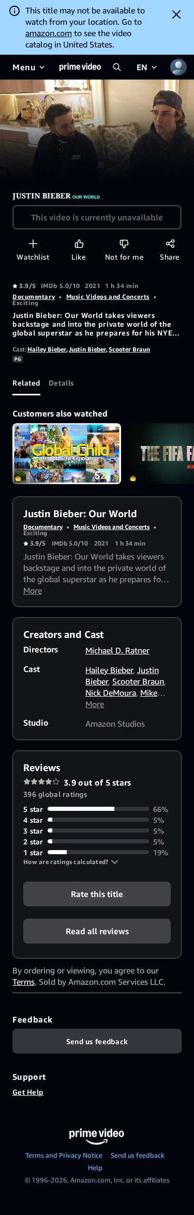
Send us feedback (138, 1155)
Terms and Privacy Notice (63, 1155)
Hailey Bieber (46, 349)
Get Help (27, 1092)
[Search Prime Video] (117, 67)
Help (95, 1167)
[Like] (79, 243)
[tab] (26, 383)
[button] (70, 862)
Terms (23, 982)
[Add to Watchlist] (33, 243)
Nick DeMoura (110, 693)
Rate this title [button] (97, 893)
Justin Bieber (87, 349)
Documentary (33, 296)
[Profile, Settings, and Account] (178, 67)
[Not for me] (124, 243)
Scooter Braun (129, 349)
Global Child (66, 453)
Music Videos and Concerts (108, 296)
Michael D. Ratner (117, 650)
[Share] (170, 243)
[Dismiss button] (176, 14)
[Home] (80, 67)
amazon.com (48, 33)
